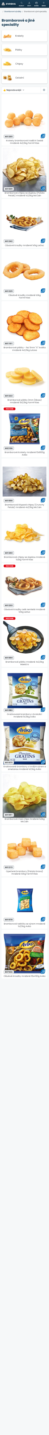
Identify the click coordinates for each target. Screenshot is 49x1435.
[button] (29, 4)
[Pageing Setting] (44, 90)
